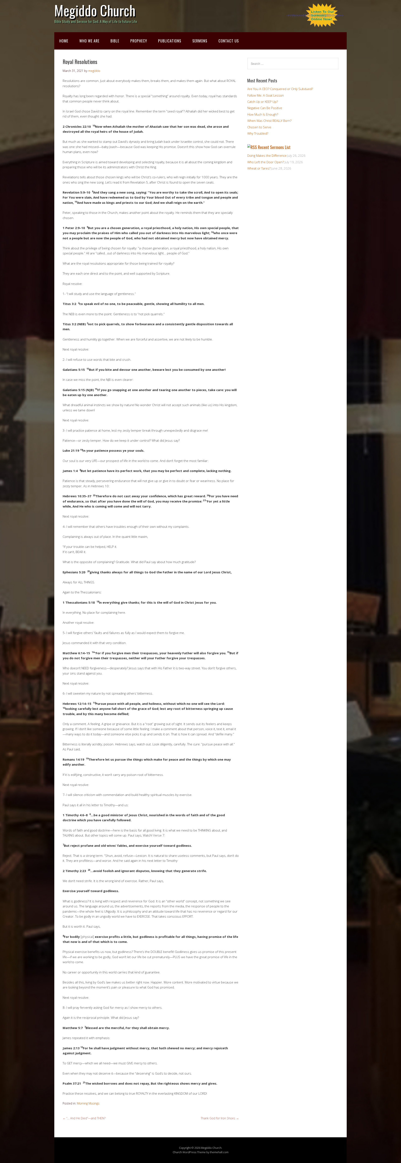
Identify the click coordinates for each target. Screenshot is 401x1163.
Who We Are (89, 40)
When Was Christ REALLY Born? (269, 121)
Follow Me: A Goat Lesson (265, 95)
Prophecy (138, 40)
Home (63, 40)
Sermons (199, 40)
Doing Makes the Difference (267, 155)
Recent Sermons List (274, 147)
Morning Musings (88, 1103)
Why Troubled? (257, 133)
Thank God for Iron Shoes (220, 1118)
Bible (114, 40)
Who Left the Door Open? (265, 162)
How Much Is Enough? (262, 114)
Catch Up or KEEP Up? (262, 101)
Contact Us (228, 40)
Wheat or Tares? (258, 168)
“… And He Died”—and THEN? (84, 1118)
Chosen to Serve (259, 127)
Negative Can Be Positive (264, 108)
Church (177, 1152)
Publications (169, 40)
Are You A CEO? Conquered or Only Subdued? (280, 89)
